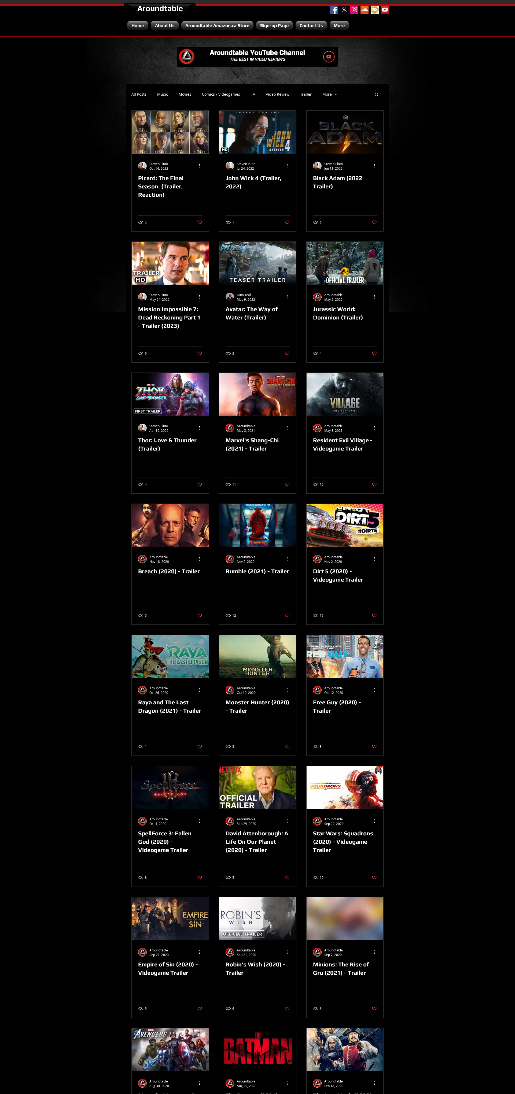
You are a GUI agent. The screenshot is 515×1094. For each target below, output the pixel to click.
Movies (185, 94)
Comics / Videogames (221, 94)
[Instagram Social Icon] (354, 10)
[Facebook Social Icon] (334, 10)
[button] (376, 95)
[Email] (375, 10)
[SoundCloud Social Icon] (364, 10)
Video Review (277, 94)
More (327, 94)
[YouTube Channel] (385, 10)
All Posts (138, 94)
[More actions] (201, 166)
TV (253, 94)
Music (162, 94)
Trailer (306, 94)
